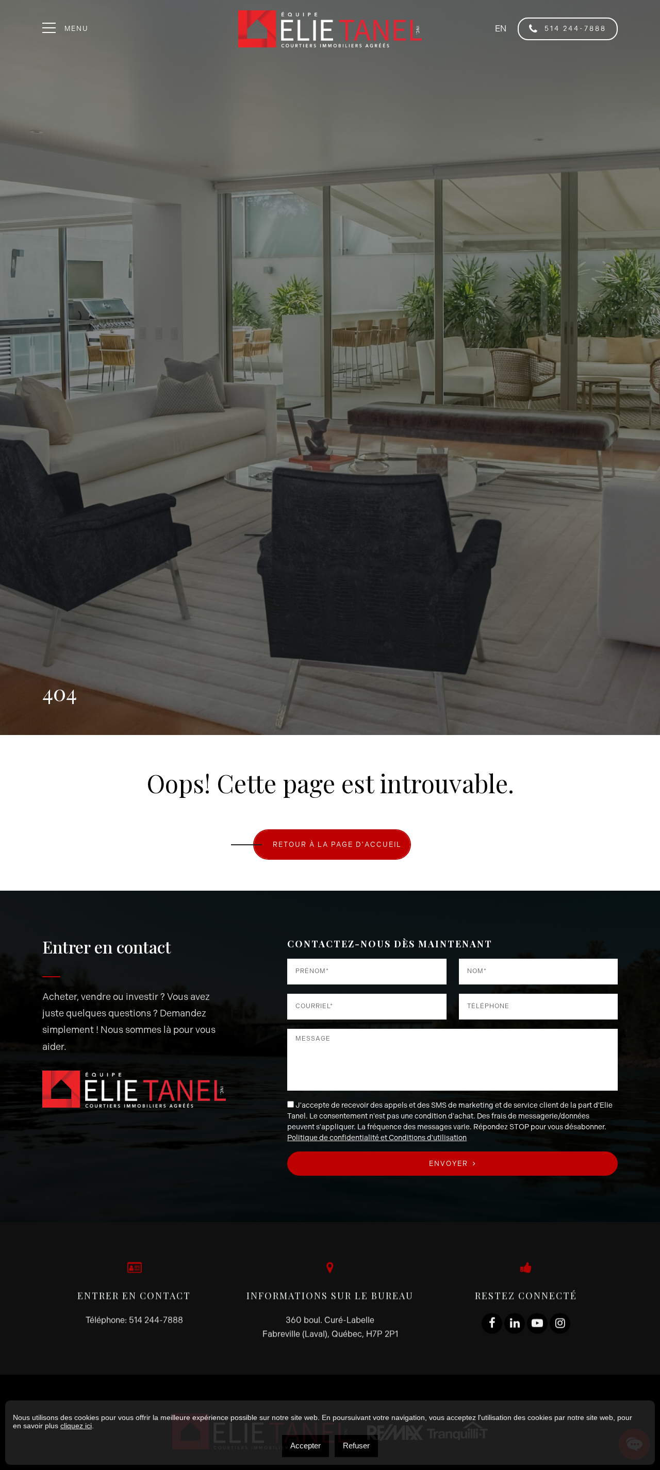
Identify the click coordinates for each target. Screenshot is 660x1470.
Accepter (305, 1445)
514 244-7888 (573, 28)
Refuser (356, 1445)
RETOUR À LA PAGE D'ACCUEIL (337, 844)
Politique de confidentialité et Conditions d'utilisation (377, 1137)
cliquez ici (76, 1426)
